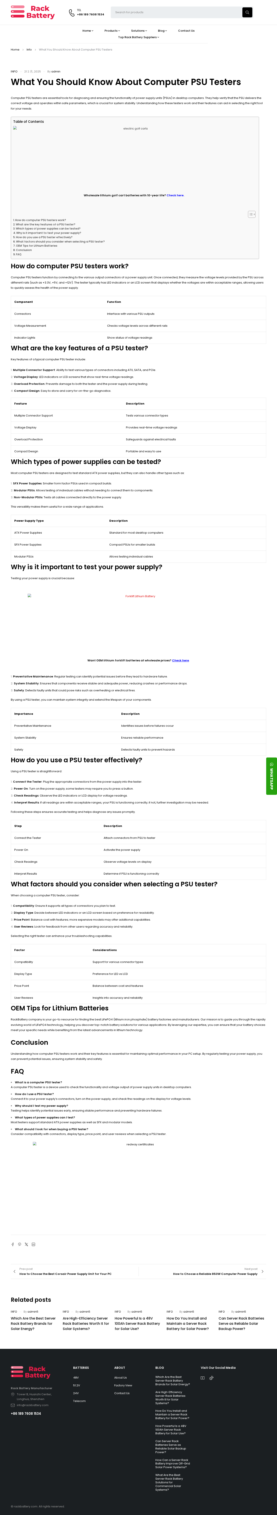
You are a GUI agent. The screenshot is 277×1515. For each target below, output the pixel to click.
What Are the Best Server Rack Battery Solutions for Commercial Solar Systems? (169, 1482)
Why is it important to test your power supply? (48, 233)
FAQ (18, 254)
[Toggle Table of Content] (249, 214)
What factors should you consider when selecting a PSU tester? (60, 241)
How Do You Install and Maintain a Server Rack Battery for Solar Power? (188, 1323)
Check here (180, 660)
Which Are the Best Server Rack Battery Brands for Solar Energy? (33, 1323)
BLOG (159, 1368)
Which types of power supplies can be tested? (48, 228)
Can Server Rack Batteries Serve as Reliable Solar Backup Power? (241, 1323)
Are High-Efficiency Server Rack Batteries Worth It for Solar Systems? (86, 1323)
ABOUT (119, 1368)
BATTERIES (81, 1368)
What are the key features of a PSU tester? (45, 224)
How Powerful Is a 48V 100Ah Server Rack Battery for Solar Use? (137, 1323)
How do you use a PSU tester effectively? (44, 237)
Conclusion (24, 250)
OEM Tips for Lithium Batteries (36, 246)
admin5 (32, 1311)
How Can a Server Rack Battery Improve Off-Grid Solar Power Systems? (172, 1463)
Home (15, 50)
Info (29, 50)
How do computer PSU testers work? (40, 220)
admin (55, 71)
